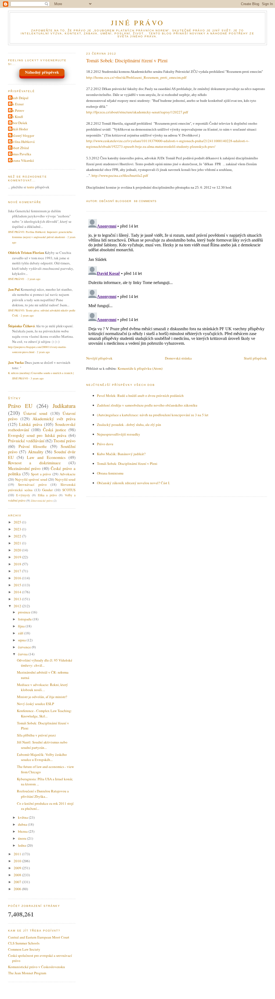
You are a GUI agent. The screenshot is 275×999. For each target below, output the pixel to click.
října (22, 626)
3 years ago (37, 378)
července (25, 647)
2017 (18, 571)
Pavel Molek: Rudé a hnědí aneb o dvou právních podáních (140, 395)
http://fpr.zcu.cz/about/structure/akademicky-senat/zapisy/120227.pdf (137, 112)
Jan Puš (14, 289)
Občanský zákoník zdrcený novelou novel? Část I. (133, 482)
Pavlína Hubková (22, 141)
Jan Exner (16, 104)
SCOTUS (68, 489)
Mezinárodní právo (24, 468)
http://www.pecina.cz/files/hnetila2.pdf (120, 175)
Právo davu (105, 443)
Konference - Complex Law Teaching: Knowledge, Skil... (44, 713)
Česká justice (54, 429)
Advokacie (67, 474)
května (23, 817)
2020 (18, 550)
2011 (18, 853)
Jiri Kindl (16, 116)
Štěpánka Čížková (21, 325)
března (23, 831)
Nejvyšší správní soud (31, 479)
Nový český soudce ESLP (35, 703)
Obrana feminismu (110, 473)
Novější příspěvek (99, 358)
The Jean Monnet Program (27, 973)
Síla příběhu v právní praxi (36, 735)
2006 (18, 888)
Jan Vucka (16, 362)
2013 (18, 598)
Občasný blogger (21, 135)
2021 (18, 543)
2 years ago (33, 279)
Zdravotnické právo (42, 500)
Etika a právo (47, 495)
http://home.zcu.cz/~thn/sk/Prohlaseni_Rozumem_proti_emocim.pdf (136, 77)
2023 (18, 529)
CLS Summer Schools (23, 943)
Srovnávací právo (32, 484)
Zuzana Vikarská (21, 160)
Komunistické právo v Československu (36, 966)
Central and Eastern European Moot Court (38, 937)
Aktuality (36, 451)
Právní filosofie (33, 446)
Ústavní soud (35, 413)
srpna (22, 640)
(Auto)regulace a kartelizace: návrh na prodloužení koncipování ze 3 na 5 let (152, 414)
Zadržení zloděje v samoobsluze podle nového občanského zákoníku (147, 405)
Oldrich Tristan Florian (26, 252)
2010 (18, 860)
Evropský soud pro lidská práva (37, 435)
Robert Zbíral (19, 147)
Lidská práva (30, 424)
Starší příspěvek (255, 358)
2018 (18, 564)
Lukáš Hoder (18, 129)
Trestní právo (64, 440)
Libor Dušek (18, 122)
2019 (18, 557)
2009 (18, 867)
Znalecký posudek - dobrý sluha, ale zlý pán (129, 424)
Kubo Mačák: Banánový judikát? (121, 453)
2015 (18, 585)
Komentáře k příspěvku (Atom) (140, 368)
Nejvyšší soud (65, 479)
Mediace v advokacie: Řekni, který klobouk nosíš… (42, 687)
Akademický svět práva (54, 418)
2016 (18, 578)
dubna (23, 824)
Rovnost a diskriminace (34, 462)
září (21, 633)
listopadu (25, 619)
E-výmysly (23, 495)
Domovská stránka (178, 358)
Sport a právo (41, 474)
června (23, 654)
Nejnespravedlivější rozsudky (118, 434)
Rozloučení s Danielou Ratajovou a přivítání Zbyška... (43, 794)
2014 (18, 592)
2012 (18, 605)
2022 (18, 536)
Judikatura (64, 405)
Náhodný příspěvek (42, 72)
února (22, 838)
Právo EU (20, 405)
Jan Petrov (16, 110)
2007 (18, 881)
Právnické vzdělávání (26, 440)
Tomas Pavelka (20, 154)
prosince (24, 612)
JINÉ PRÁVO (137, 22)
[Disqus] (176, 284)
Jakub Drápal (18, 97)
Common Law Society (24, 949)
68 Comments (145, 201)
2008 (18, 874)
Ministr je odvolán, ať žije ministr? (42, 696)
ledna (22, 845)
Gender (47, 489)
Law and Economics (46, 457)
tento (30, 187)
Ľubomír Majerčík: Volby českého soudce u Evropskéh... (42, 757)
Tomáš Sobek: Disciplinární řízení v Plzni (127, 60)
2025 (18, 522)
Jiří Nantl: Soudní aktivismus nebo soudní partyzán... (42, 745)
